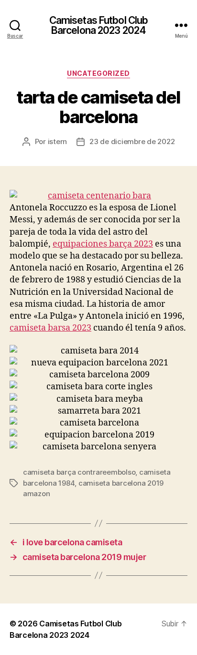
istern (57, 141)
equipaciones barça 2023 (103, 244)
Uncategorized (98, 73)
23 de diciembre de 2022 (132, 141)
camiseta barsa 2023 (50, 327)
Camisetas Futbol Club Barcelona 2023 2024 (98, 25)
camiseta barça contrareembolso (79, 472)
